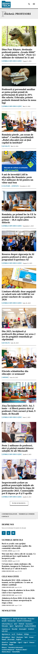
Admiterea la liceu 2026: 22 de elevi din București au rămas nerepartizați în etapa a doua (18, 600)
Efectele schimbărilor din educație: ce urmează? (15, 372)
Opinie (5, 377)
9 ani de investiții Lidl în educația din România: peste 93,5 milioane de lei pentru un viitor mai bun (17, 178)
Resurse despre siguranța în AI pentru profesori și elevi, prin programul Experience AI (18, 257)
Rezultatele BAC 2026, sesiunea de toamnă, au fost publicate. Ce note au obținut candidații (17, 582)
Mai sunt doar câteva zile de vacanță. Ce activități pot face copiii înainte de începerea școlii (19, 556)
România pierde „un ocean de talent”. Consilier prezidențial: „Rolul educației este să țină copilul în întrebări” (18, 138)
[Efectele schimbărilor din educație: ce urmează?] (19, 358)
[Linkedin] (8, 533)
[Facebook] (4, 533)
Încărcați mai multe (18, 503)
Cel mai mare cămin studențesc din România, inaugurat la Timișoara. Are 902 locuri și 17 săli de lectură (18, 566)
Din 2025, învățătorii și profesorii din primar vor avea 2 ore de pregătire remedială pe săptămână (18, 335)
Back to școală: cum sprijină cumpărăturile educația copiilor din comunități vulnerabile (16, 545)
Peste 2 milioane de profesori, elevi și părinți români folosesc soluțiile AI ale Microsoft (18, 448)
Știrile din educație (11, 61)
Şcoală (5, 146)
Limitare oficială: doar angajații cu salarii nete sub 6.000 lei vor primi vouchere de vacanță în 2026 (19, 295)
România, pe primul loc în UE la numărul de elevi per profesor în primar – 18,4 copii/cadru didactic (19, 218)
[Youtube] (13, 533)
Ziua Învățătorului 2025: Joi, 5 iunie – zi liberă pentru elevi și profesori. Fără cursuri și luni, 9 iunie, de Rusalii (18, 409)
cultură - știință (10, 186)
